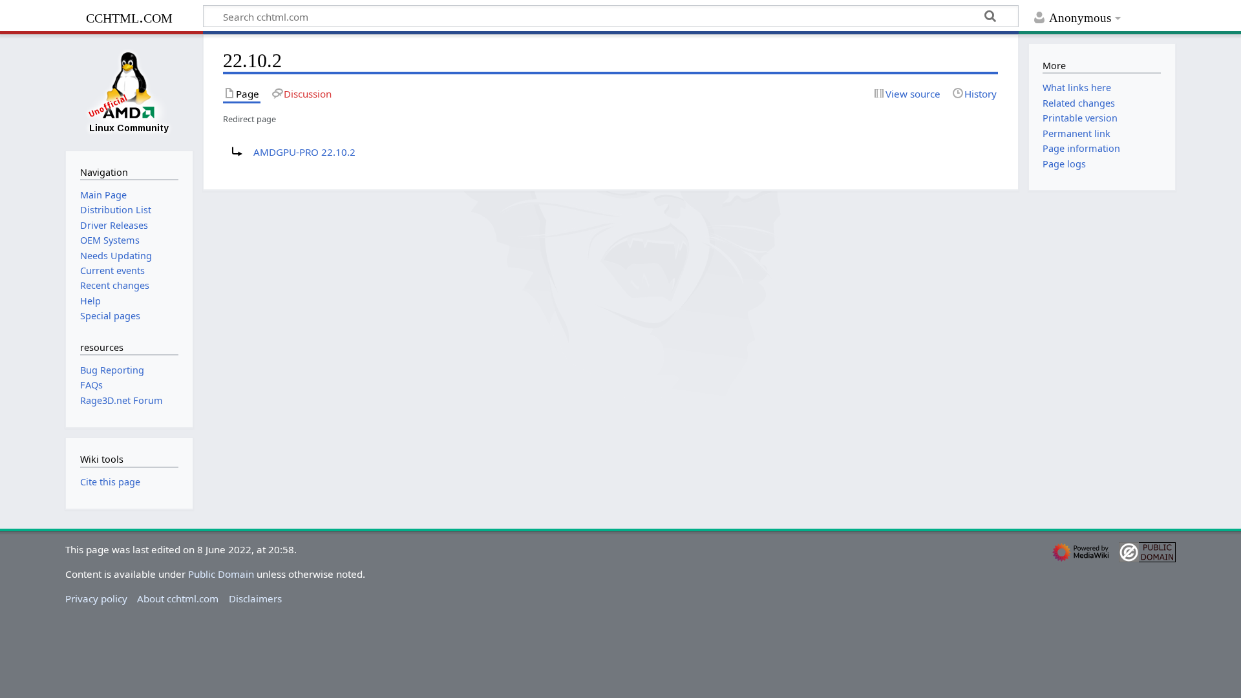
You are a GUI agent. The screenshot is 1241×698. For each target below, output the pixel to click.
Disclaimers (255, 598)
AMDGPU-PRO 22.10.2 (304, 151)
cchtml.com (129, 16)
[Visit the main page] (129, 91)
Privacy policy (96, 598)
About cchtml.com (177, 598)
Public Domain (221, 573)
